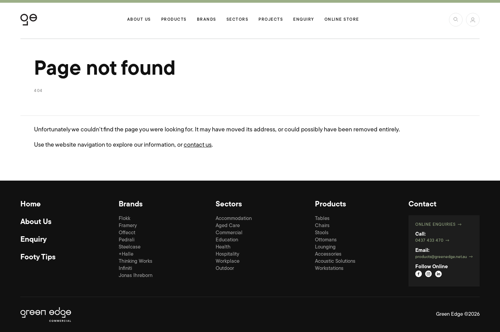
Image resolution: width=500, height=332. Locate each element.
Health (223, 247)
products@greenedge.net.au (441, 257)
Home (30, 204)
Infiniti (125, 268)
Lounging (325, 247)
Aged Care (228, 225)
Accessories (328, 254)
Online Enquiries (435, 225)
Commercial (229, 233)
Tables (322, 218)
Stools (322, 233)
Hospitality (227, 254)
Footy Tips (37, 257)
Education (227, 240)
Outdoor (225, 268)
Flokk (124, 218)
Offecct (127, 233)
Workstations (329, 268)
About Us (139, 20)
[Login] (473, 19)
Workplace (227, 261)
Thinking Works (135, 261)
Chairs (322, 225)
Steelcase (129, 247)
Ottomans (326, 240)
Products (174, 20)
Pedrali (126, 240)
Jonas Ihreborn (135, 275)
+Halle (126, 254)
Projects (271, 20)
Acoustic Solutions (335, 261)
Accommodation (234, 218)
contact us (198, 145)
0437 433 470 (429, 241)
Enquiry (303, 20)
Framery (128, 225)
